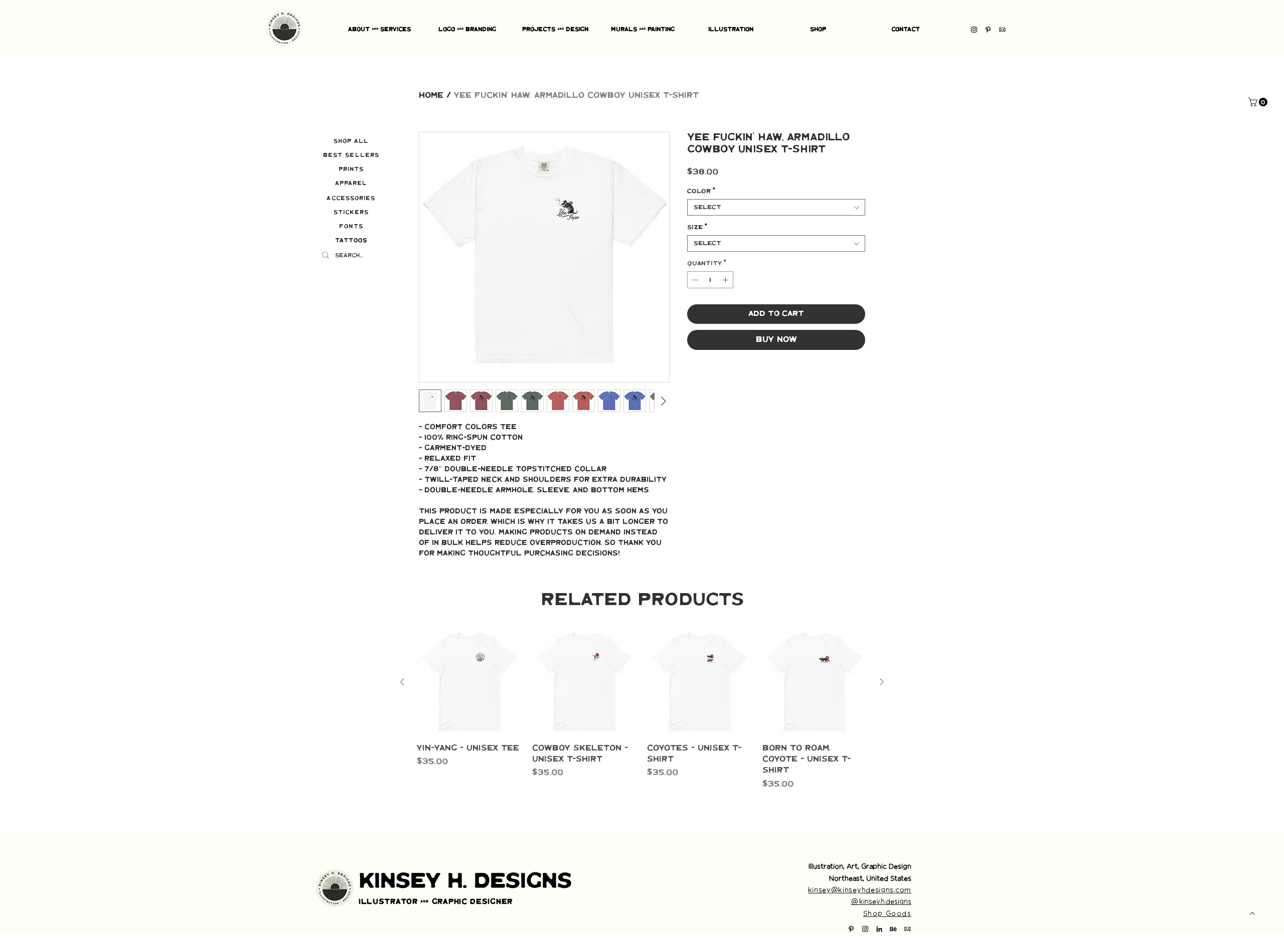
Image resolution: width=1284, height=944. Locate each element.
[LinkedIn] (879, 929)
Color (701, 191)
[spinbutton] (710, 280)
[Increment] (726, 280)
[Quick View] (469, 682)
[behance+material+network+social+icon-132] (893, 929)
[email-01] (1002, 30)
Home (431, 95)
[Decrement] (694, 280)
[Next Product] (882, 682)
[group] (642, 715)
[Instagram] (974, 30)
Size (697, 227)
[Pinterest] (988, 30)
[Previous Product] (402, 682)
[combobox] (776, 207)
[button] (1258, 102)
